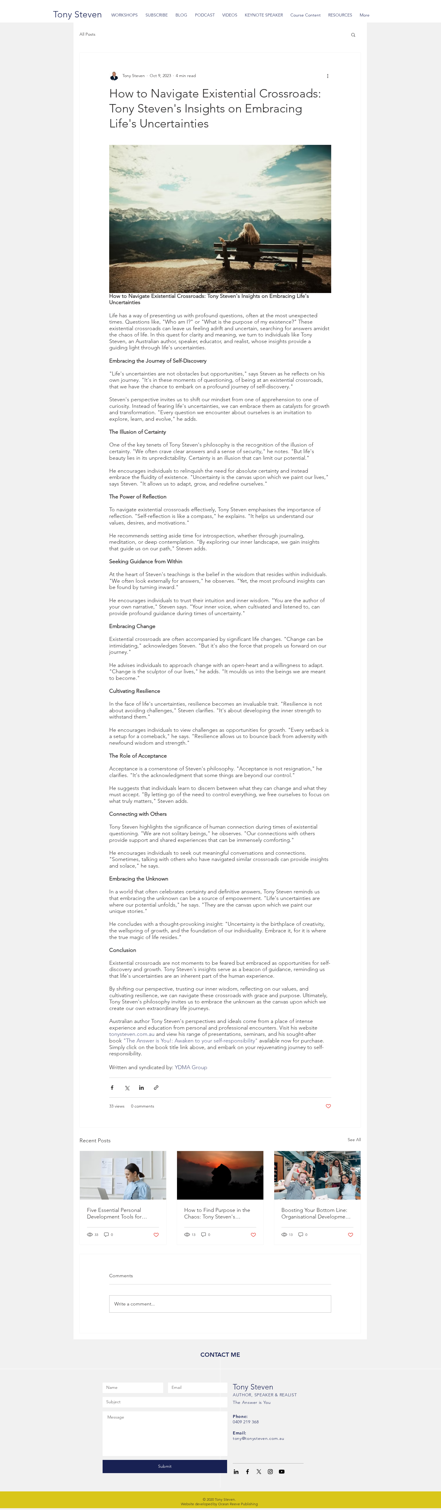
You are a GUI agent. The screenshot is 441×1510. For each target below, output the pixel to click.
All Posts (87, 34)
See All (354, 1139)
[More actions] (327, 75)
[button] (353, 34)
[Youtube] (281, 1471)
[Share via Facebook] (112, 1087)
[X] (259, 1471)
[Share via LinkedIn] (141, 1087)
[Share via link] (156, 1087)
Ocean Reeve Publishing (238, 1504)
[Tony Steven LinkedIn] (236, 1471)
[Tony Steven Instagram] (270, 1471)
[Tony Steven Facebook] (247, 1471)
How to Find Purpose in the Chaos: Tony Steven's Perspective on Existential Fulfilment (217, 1213)
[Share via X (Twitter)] (127, 1087)
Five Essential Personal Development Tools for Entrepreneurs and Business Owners (120, 1213)
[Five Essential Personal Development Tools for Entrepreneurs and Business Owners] (123, 1175)
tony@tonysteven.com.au (258, 1438)
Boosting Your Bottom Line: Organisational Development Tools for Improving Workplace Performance (315, 1213)
